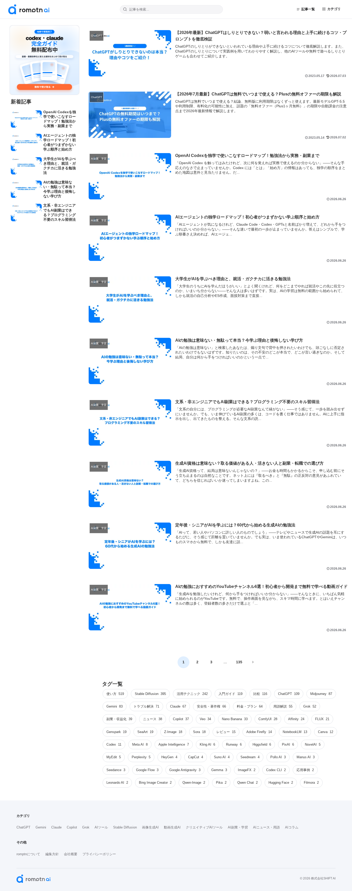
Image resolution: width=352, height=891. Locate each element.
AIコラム (291, 827)
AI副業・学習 (238, 827)
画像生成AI (150, 827)
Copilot (72, 827)
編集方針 (52, 854)
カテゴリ (334, 9)
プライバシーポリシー (99, 854)
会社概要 (70, 854)
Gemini (41, 827)
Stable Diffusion (125, 827)
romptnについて (28, 854)
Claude (56, 827)
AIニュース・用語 (266, 827)
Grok (85, 827)
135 (239, 662)
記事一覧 (308, 9)
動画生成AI (172, 827)
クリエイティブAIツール (204, 827)
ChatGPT (23, 827)
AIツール (101, 827)
